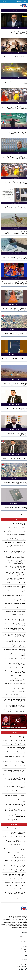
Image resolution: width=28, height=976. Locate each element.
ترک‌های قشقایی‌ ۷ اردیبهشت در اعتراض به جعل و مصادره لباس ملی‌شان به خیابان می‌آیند (15, 107)
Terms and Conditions (21, 966)
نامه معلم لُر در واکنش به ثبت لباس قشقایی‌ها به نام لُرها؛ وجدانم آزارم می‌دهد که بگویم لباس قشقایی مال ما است (14, 283)
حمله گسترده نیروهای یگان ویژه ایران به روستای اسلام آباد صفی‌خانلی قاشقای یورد (15, 384)
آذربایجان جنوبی (23, 936)
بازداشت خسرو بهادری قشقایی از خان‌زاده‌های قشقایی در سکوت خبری (15, 482)
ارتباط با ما (24, 959)
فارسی (11, 1)
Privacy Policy (23, 964)
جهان (26, 938)
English (4, 1)
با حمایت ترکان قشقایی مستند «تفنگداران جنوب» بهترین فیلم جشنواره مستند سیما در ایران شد (15, 232)
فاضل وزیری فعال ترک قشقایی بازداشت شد (14, 458)
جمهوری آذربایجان (23, 949)
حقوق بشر (25, 946)
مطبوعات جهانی (23, 941)
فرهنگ (25, 944)
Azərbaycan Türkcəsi (21, 1)
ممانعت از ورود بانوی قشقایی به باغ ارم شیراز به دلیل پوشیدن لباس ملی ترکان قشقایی (15, 309)
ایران (26, 951)
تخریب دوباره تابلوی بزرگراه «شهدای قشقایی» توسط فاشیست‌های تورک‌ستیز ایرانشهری (14, 132)
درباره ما (25, 961)
